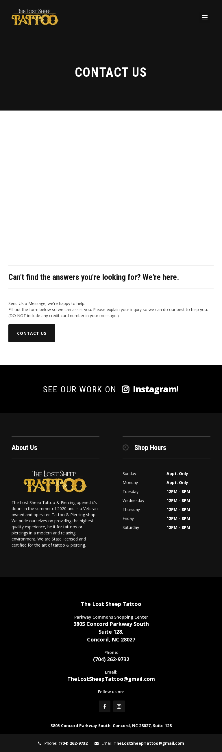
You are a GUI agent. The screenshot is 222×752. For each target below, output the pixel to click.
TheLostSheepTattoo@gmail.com (111, 678)
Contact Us (32, 333)
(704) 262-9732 (111, 659)
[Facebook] (104, 706)
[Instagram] (119, 706)
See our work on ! (111, 389)
